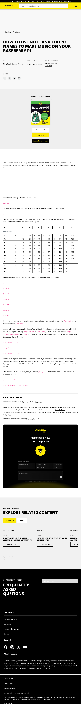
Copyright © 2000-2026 (11, 697)
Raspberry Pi (34, 419)
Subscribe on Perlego (40, 141)
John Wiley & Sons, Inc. (28, 697)
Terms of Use (8, 678)
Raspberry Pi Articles (12, 32)
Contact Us (7, 624)
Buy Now (41, 135)
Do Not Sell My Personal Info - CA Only (16, 693)
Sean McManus (17, 64)
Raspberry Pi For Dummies (51, 64)
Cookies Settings (9, 688)
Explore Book (40, 130)
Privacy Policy (8, 683)
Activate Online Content (11, 629)
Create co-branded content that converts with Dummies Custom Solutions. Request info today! (40, 1)
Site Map (7, 634)
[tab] (9, 520)
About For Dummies (10, 619)
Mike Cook (7, 64)
